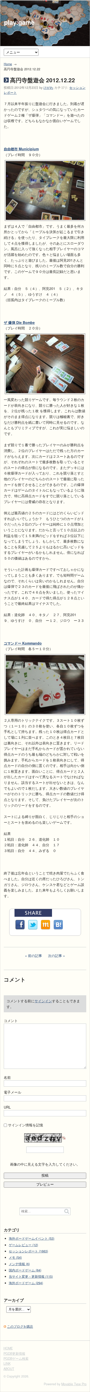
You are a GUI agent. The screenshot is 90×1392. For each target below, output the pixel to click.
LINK (7, 1363)
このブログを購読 (20, 1326)
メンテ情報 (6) (19, 1264)
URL (7, 1107)
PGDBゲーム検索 (16, 1358)
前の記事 (35, 955)
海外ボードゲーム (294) (26, 1283)
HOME (8, 1348)
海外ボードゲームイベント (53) (31, 1238)
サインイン (43, 1000)
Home (8, 64)
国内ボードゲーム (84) (25, 1270)
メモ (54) (15, 1257)
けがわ (48, 87)
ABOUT (9, 1368)
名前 (7, 1077)
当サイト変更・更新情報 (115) (31, 1276)
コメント (11, 1020)
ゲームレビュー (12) (23, 1245)
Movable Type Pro (73, 1384)
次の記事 (55, 955)
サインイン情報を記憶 (25, 1124)
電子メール (12, 1092)
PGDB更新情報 (14, 1353)
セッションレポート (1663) (28, 1251)
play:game (19, 22)
